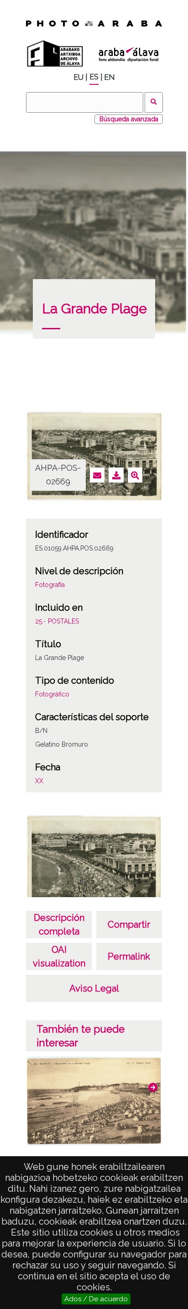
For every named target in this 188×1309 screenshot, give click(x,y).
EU (78, 77)
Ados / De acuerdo (96, 1299)
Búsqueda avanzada (128, 119)
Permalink (129, 956)
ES (94, 77)
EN (109, 77)
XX (39, 780)
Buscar (154, 102)
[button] (152, 1087)
